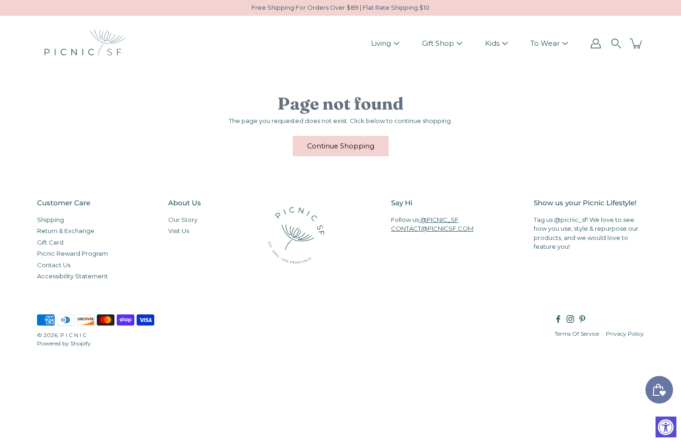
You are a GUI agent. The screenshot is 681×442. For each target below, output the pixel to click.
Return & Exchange (66, 230)
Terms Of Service (577, 333)
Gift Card (50, 242)
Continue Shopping (340, 146)
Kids (492, 43)
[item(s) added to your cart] (636, 43)
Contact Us (53, 264)
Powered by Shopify (64, 342)
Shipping (50, 219)
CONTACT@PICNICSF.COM (432, 228)
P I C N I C (73, 334)
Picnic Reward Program (72, 253)
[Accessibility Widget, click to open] (666, 427)
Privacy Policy (625, 333)
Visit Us (178, 230)
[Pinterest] (582, 318)
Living (381, 43)
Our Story (182, 219)
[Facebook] (558, 318)
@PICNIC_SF (439, 219)
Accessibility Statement (72, 276)
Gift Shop (438, 43)
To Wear (545, 43)
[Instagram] (570, 318)
